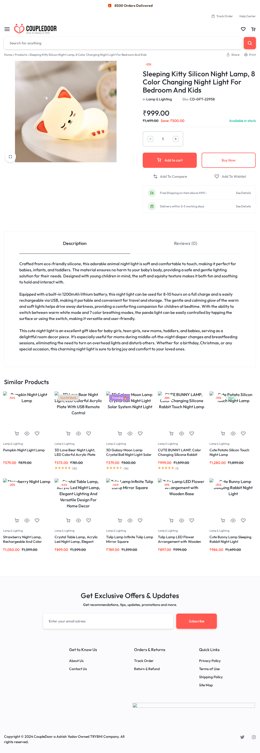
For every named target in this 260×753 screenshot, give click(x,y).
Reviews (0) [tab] (185, 243)
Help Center (247, 16)
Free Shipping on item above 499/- (183, 192)
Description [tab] (75, 243)
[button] (170, 176)
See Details (243, 192)
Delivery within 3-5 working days (182, 206)
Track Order (224, 16)
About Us (76, 661)
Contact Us (78, 669)
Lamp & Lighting (159, 99)
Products (21, 55)
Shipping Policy (211, 677)
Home (8, 55)
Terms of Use (209, 669)
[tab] (74, 243)
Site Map (206, 685)
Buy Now (229, 160)
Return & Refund (147, 669)
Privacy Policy (210, 661)
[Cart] (253, 29)
